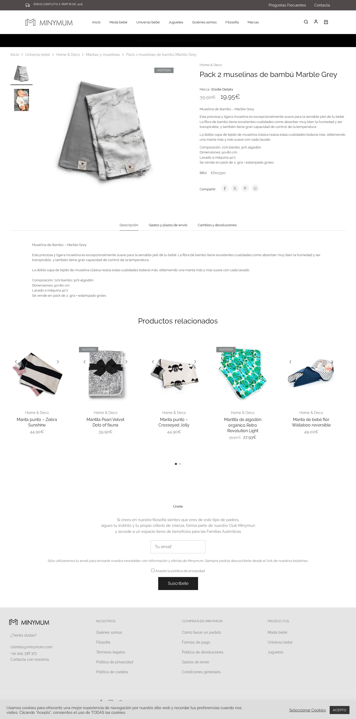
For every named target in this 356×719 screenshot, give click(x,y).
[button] (15, 361)
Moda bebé (277, 632)
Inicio (96, 22)
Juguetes (275, 652)
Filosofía (232, 22)
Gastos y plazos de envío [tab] (168, 225)
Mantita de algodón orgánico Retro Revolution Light (242, 425)
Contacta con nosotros (29, 659)
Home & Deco (68, 55)
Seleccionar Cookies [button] (307, 710)
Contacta (322, 5)
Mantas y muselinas (103, 55)
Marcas (253, 22)
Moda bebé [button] (118, 22)
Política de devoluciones (202, 652)
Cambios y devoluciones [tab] (217, 225)
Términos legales (110, 652)
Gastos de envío (195, 662)
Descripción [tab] (129, 225)
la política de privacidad (186, 571)
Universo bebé (37, 55)
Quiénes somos (204, 22)
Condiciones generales (201, 672)
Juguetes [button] (176, 22)
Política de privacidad (114, 662)
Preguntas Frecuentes (287, 5)
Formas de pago (196, 642)
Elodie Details (222, 89)
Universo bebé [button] (148, 22)
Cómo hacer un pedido (201, 632)
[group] (36, 373)
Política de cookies (112, 672)
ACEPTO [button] (339, 710)
